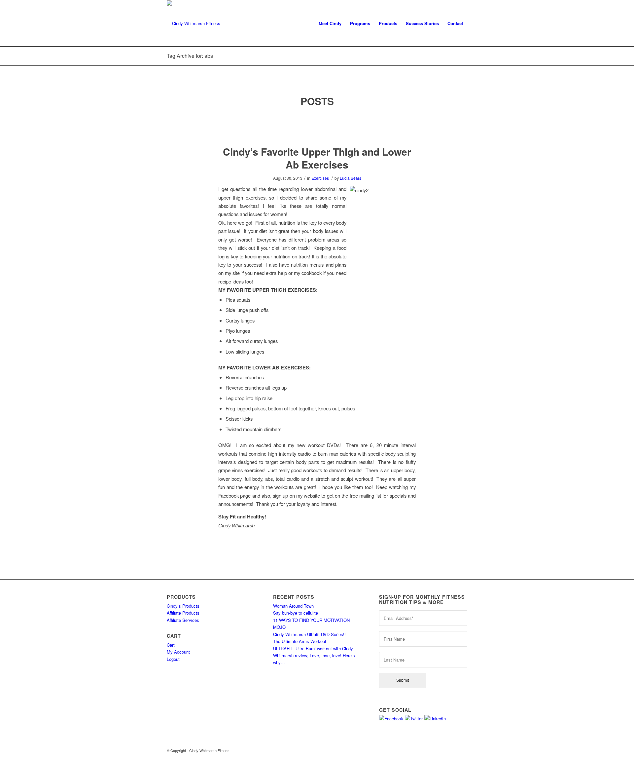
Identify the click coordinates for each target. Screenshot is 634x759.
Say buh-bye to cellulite (295, 613)
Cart (171, 645)
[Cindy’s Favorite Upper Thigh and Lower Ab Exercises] (317, 126)
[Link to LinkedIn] (462, 750)
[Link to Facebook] (442, 750)
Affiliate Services (183, 620)
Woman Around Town (293, 606)
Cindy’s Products (183, 606)
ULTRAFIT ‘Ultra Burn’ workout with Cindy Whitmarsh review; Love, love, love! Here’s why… (314, 655)
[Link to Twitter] (452, 750)
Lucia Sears (350, 178)
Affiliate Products (183, 613)
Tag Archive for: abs (190, 55)
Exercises (320, 178)
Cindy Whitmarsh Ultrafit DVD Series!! (309, 634)
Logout (173, 659)
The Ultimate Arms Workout (299, 641)
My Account (178, 652)
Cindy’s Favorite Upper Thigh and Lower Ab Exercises (317, 157)
